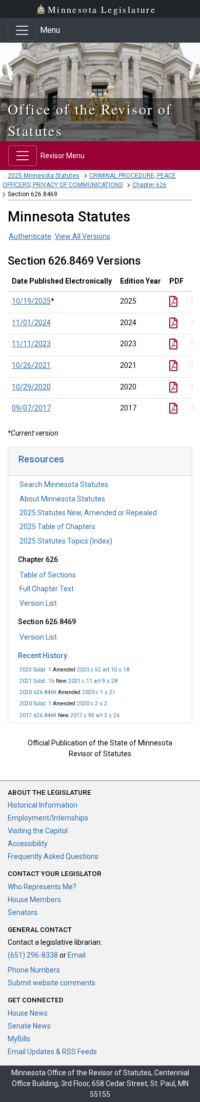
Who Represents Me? (42, 887)
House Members (34, 899)
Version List (38, 603)
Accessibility (28, 843)
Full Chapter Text (46, 589)
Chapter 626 (149, 185)
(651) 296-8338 (33, 955)
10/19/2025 (31, 301)
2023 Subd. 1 (35, 669)
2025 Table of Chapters (57, 526)
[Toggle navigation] (22, 30)
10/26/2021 (31, 365)
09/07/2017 (31, 408)
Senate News (29, 1026)
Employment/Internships (48, 818)
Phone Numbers (34, 970)
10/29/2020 (31, 387)
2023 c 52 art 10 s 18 (103, 669)
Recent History (42, 655)
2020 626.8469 (37, 692)
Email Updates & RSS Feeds (52, 1052)
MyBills (19, 1039)
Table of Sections (47, 575)
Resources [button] (41, 459)
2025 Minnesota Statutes (43, 175)
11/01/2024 (31, 323)
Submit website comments (51, 983)
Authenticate (30, 236)
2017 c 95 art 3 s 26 (94, 715)
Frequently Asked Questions (53, 856)
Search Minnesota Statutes (63, 484)
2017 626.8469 (37, 715)
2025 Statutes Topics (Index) (65, 541)
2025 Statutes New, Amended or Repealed (88, 513)
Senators (22, 912)
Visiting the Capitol (38, 831)
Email (77, 955)
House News (28, 1013)
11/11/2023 (31, 344)
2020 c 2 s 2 (92, 703)
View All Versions (82, 236)
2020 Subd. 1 (35, 703)
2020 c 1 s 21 (98, 692)
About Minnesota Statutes (62, 499)
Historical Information (42, 805)
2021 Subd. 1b (36, 681)
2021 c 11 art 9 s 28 (92, 681)
